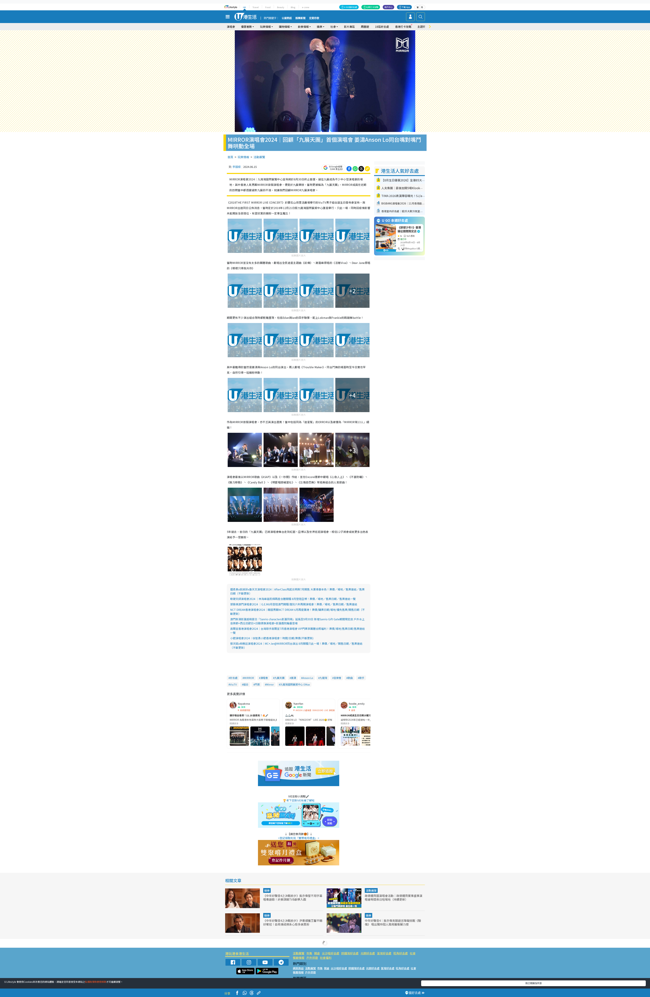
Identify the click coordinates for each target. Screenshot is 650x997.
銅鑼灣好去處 (350, 953)
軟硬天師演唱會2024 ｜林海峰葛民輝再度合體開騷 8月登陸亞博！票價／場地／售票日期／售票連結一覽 (293, 599)
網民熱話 (298, 968)
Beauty (280, 7)
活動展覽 (259, 157)
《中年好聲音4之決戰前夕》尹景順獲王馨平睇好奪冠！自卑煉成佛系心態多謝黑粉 (292, 922)
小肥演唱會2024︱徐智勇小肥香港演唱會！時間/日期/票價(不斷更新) (271, 638)
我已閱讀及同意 (533, 983)
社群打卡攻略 (372, 7)
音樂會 (337, 678)
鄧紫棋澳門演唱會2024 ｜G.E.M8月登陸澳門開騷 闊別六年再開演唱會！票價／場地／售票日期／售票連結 (293, 604)
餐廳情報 (298, 958)
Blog (293, 7)
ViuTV (233, 684)
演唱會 (231, 27)
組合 (245, 684)
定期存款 (314, 18)
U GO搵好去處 (350, 7)
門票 (257, 684)
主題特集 (422, 27)
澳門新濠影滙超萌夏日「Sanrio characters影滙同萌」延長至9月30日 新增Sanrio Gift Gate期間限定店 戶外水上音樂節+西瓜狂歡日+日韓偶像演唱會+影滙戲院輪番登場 (297, 621)
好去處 (233, 678)
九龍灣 (323, 678)
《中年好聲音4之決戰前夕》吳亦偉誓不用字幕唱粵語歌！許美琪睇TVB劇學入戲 (292, 897)
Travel (256, 7)
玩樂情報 (243, 157)
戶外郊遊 (312, 958)
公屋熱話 (287, 18)
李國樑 (237, 167)
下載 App (406, 7)
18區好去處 (382, 27)
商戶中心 (388, 7)
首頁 (230, 157)
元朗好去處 (368, 953)
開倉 (317, 953)
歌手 (361, 678)
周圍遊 (365, 27)
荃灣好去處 (384, 953)
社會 (413, 953)
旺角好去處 (400, 953)
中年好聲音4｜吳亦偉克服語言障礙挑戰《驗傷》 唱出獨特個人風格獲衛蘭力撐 (393, 922)
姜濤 (293, 678)
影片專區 (349, 27)
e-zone (305, 7)
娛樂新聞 (300, 18)
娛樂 (267, 890)
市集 (309, 953)
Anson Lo (307, 678)
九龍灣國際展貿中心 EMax (295, 684)
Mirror (270, 684)
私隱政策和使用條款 (95, 981)
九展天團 (279, 678)
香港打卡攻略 (403, 27)
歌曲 (350, 678)
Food (267, 7)
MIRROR (249, 678)
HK (244, 7)
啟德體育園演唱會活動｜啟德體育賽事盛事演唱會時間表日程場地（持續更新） (393, 897)
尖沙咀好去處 (330, 953)
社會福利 (325, 958)
